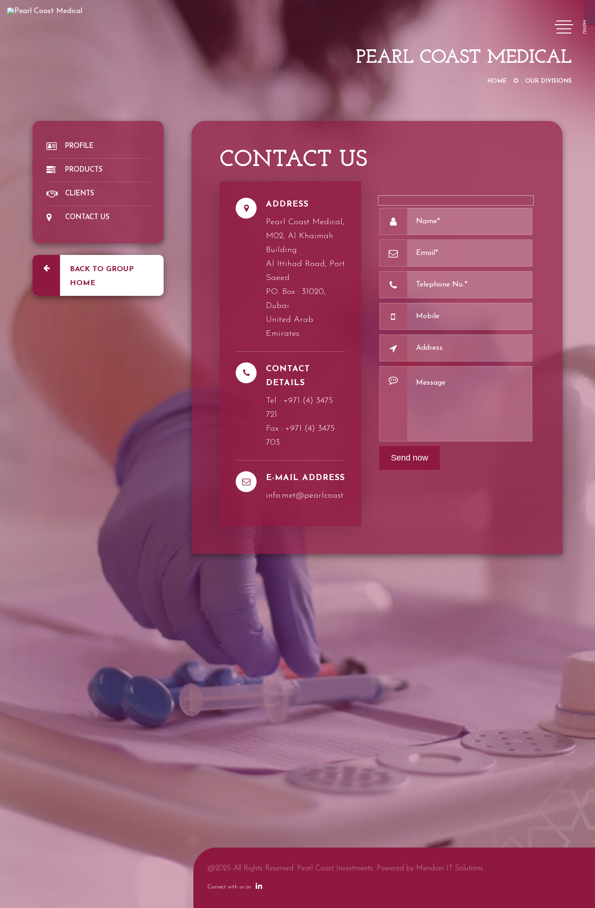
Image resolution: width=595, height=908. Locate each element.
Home (497, 81)
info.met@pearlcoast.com (313, 496)
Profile (79, 146)
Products (84, 170)
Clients (79, 193)
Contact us (87, 217)
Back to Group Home (102, 276)
